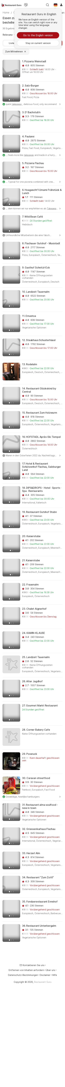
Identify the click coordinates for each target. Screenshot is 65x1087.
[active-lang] (55, 4)
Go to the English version (38, 35)
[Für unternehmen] (26, 5)
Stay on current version (38, 43)
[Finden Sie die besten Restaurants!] (11, 4)
